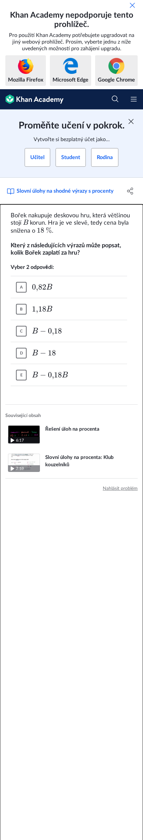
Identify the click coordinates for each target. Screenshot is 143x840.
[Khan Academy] (32, 99)
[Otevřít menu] (134, 99)
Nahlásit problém (120, 488)
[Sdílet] (130, 191)
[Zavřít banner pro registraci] (131, 121)
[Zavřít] (132, 5)
